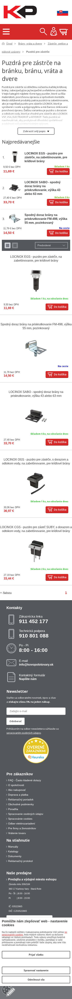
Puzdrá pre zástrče (37, 51)
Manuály (13, 846)
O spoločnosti (16, 785)
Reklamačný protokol (20, 861)
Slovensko (60, 12)
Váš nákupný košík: (63, 31)
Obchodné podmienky (21, 804)
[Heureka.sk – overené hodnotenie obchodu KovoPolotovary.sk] (36, 750)
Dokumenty (14, 856)
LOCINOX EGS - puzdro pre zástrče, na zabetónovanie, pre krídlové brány (46, 157)
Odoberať (15, 721)
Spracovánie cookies (20, 818)
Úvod (9, 43)
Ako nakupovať (17, 789)
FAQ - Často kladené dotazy (24, 780)
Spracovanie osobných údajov (25, 813)
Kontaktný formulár (32, 677)
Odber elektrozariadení (21, 823)
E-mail (36, 662)
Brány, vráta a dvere (30, 43)
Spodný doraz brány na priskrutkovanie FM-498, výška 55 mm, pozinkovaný (46, 218)
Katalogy (13, 851)
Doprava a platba (18, 794)
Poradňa (13, 809)
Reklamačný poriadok (20, 799)
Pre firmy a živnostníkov (22, 828)
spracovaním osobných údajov (23, 732)
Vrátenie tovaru (17, 833)
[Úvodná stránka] (19, 12)
